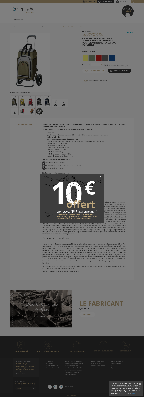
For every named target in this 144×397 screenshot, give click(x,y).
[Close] (101, 176)
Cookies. (133, 393)
